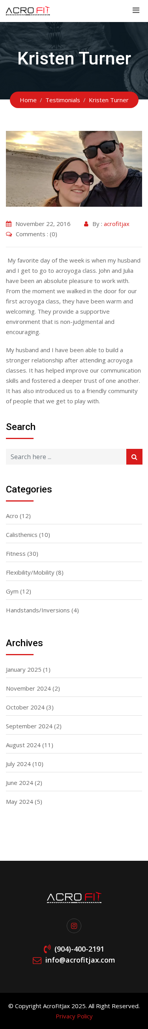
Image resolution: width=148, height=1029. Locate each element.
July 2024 (18, 764)
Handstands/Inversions (38, 610)
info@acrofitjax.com (80, 960)
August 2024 (23, 745)
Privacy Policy (74, 1016)
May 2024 (19, 801)
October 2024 (25, 707)
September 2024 (29, 726)
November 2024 (28, 688)
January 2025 (23, 669)
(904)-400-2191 (79, 949)
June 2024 (19, 782)
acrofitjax (116, 224)
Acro (12, 516)
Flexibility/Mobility (30, 572)
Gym (12, 591)
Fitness (16, 553)
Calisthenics (21, 534)
